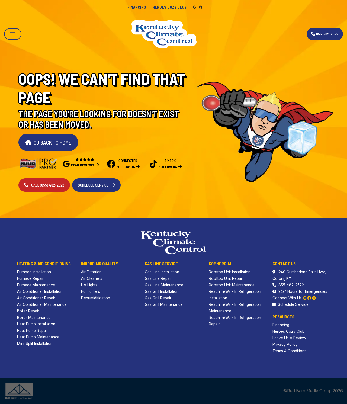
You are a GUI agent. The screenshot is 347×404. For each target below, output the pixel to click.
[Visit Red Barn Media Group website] (19, 390)
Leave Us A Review (289, 338)
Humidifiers (90, 291)
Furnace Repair (30, 278)
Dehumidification (95, 298)
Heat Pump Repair (32, 330)
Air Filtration (91, 272)
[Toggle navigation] (12, 34)
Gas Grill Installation (162, 291)
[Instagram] (314, 298)
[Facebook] (309, 298)
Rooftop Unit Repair (226, 278)
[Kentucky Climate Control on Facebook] (200, 7)
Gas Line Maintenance (164, 285)
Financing (136, 7)
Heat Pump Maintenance (38, 337)
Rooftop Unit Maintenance (232, 285)
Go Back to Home (52, 142)
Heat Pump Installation (36, 324)
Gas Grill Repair (158, 298)
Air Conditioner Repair (36, 298)
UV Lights (89, 285)
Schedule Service (93, 184)
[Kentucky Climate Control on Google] (195, 7)
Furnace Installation (34, 272)
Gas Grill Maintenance (164, 304)
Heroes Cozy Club (170, 7)
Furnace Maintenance (36, 285)
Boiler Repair (28, 311)
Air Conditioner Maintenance (42, 304)
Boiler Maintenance (34, 317)
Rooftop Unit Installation (229, 272)
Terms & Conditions (289, 351)
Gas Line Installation (162, 272)
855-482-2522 (291, 285)
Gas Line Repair (158, 278)
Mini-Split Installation (35, 343)
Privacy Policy (285, 344)
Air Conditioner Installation (40, 291)
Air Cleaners (91, 278)
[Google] (304, 298)
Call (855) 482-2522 (47, 184)
